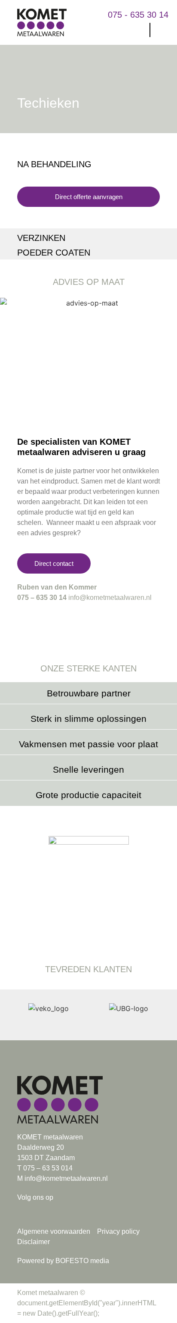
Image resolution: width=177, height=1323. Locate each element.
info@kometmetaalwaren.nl (110, 597)
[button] (139, 30)
